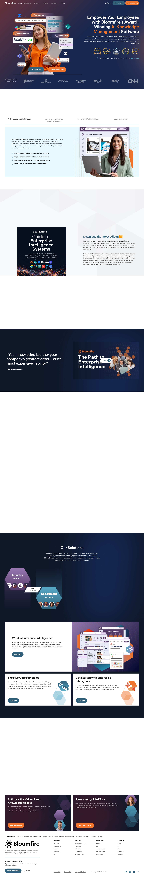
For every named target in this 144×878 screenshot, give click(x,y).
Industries (77, 849)
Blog (97, 846)
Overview (56, 843)
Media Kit (120, 854)
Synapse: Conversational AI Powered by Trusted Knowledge (58, 836)
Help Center (99, 854)
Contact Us (121, 851)
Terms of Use (67, 872)
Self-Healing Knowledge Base (19, 119)
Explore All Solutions (89, 606)
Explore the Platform (57, 69)
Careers (120, 846)
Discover (16, 579)
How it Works (57, 846)
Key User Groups (79, 854)
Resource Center (100, 851)
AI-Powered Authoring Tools (88, 119)
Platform (36, 3)
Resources (54, 3)
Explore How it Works (14, 788)
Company (121, 841)
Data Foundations (121, 119)
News (119, 849)
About (119, 843)
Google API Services (80, 872)
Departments (78, 851)
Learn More (12, 479)
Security (56, 849)
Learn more (134, 58)
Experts (98, 843)
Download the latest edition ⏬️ (102, 236)
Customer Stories (101, 849)
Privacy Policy (57, 872)
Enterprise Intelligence (24, 3)
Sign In (109, 3)
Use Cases (78, 846)
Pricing (63, 3)
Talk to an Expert (36, 69)
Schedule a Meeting (132, 3)
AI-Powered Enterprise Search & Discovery (54, 120)
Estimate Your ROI (16, 825)
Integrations (57, 851)
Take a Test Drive (118, 3)
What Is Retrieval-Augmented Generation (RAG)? (89, 836)
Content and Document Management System (29, 836)
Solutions (45, 3)
